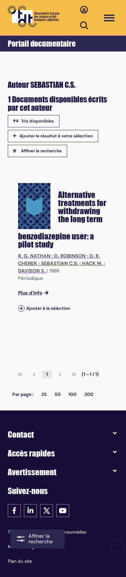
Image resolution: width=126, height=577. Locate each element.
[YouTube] (62, 510)
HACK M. (92, 263)
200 (88, 394)
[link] (20, 374)
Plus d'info (30, 293)
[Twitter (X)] (46, 510)
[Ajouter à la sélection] (21, 308)
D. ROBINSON (70, 256)
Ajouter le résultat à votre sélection (56, 136)
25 (44, 394)
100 (72, 394)
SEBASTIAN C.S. (59, 263)
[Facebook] (14, 510)
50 (58, 394)
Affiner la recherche (41, 151)
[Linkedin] (30, 510)
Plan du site (20, 561)
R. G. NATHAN (34, 256)
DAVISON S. (31, 271)
